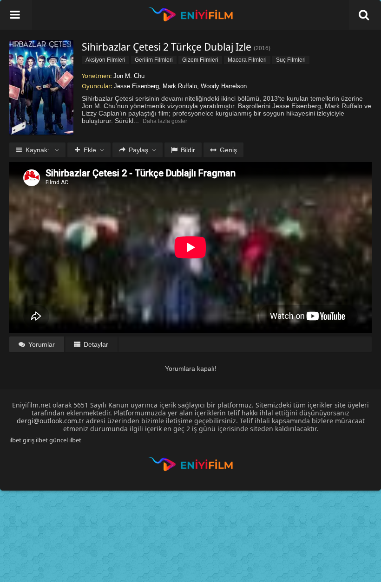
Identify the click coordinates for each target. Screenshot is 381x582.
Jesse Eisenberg (136, 86)
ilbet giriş (21, 440)
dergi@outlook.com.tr (50, 420)
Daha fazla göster (165, 121)
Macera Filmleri (247, 60)
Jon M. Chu (129, 75)
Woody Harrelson (224, 86)
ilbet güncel (52, 440)
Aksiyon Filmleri (105, 60)
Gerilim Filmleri (154, 60)
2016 (262, 48)
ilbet (75, 440)
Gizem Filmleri (200, 60)
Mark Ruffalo (180, 86)
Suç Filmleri (291, 60)
